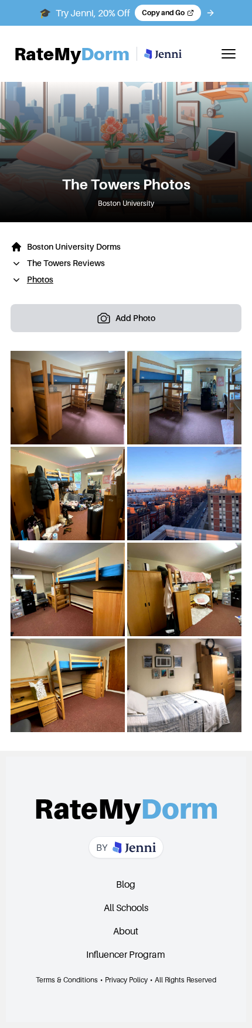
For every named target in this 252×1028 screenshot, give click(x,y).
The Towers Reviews (66, 263)
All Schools (126, 907)
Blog (125, 884)
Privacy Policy (126, 979)
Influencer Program (125, 954)
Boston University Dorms (74, 246)
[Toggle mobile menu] (228, 54)
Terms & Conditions (67, 979)
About (125, 931)
